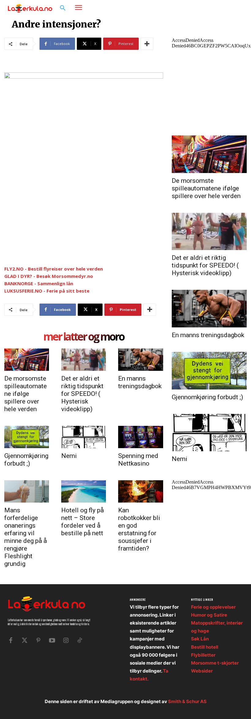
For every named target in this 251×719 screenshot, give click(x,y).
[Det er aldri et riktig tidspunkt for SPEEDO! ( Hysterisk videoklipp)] (83, 359)
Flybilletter (203, 655)
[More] (146, 44)
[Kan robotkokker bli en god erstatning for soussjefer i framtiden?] (140, 491)
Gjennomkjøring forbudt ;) (26, 459)
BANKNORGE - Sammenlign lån (38, 283)
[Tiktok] (80, 640)
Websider (202, 671)
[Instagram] (228, 8)
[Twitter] (24, 640)
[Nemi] (83, 437)
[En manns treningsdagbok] (140, 359)
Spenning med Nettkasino (138, 459)
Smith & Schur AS (187, 701)
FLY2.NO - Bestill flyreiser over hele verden (53, 269)
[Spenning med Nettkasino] (140, 437)
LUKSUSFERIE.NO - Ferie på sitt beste (46, 291)
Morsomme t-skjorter (215, 663)
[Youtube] (52, 640)
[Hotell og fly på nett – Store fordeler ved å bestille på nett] (83, 491)
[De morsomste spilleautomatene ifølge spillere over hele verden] (26, 359)
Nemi (69, 455)
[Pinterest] (38, 640)
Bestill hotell (204, 647)
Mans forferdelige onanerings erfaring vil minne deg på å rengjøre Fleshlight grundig (25, 537)
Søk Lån (200, 639)
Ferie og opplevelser (213, 607)
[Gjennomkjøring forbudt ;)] (26, 437)
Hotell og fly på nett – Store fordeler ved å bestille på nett (82, 522)
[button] (62, 8)
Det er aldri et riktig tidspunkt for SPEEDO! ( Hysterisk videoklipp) (82, 394)
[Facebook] (219, 8)
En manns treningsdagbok (140, 382)
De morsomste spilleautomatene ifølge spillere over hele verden (25, 394)
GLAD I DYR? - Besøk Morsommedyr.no (48, 276)
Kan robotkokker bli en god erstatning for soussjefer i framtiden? (139, 529)
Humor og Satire (209, 615)
